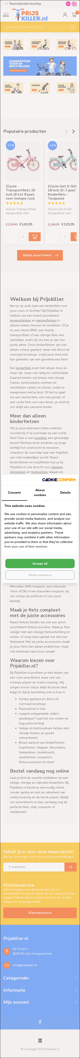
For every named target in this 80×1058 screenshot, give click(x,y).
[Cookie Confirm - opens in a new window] (59, 479)
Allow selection (40, 575)
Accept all (40, 563)
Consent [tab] (14, 492)
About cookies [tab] (40, 492)
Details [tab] (65, 492)
